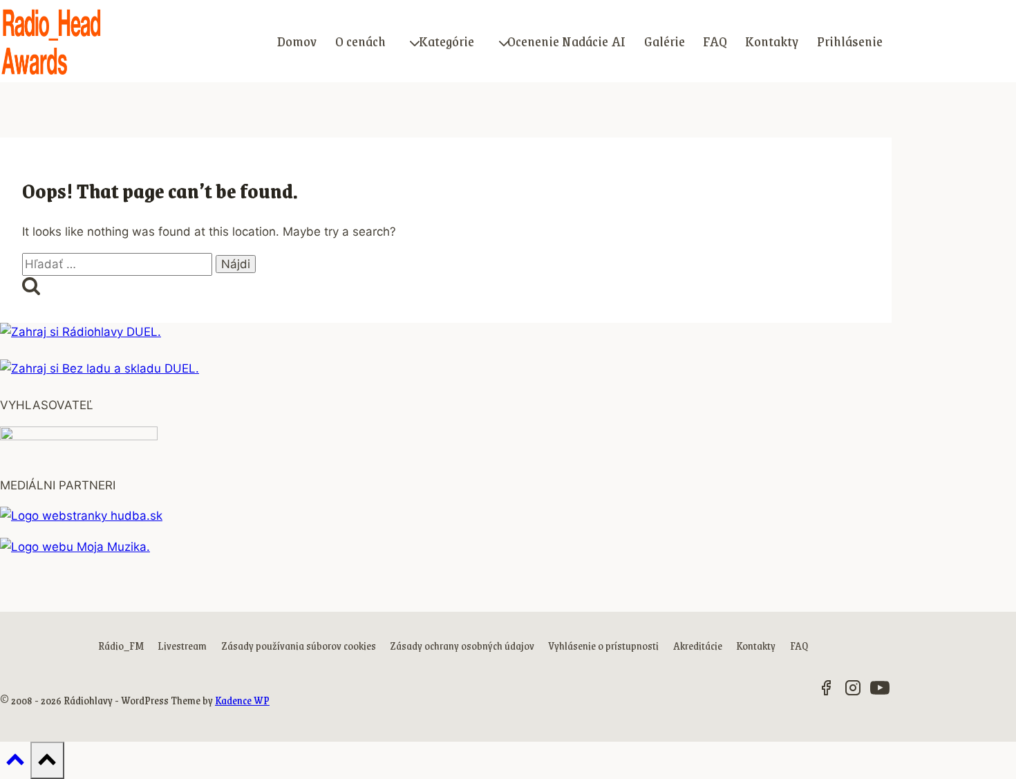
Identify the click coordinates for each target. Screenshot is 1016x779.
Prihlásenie (850, 41)
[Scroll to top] (15, 763)
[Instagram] (853, 690)
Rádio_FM (121, 645)
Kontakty (771, 41)
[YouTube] (880, 690)
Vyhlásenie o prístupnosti (603, 645)
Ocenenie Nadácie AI (566, 41)
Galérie (664, 41)
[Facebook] (826, 690)
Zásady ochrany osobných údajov (462, 645)
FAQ (715, 41)
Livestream (182, 645)
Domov (297, 41)
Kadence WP (242, 699)
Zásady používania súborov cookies (298, 645)
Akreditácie (697, 645)
